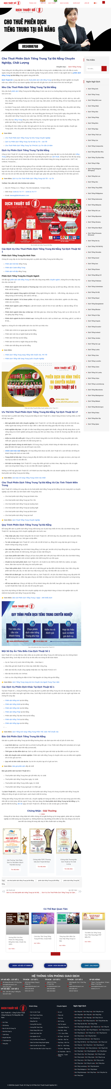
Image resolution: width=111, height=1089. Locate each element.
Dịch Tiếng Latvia (93, 349)
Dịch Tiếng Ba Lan (94, 176)
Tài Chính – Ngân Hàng (64, 1048)
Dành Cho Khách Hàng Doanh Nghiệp (39, 1042)
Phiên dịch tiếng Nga (12, 723)
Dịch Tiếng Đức (93, 123)
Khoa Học (60, 1018)
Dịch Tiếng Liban (93, 367)
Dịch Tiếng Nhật (93, 106)
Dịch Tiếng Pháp (93, 117)
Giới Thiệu (5, 1022)
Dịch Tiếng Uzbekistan (95, 286)
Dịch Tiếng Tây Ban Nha (96, 157)
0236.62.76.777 (18, 192)
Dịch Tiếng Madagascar (96, 395)
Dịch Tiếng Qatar (93, 424)
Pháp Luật (60, 1015)
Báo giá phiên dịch (18, 766)
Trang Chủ (32, 3)
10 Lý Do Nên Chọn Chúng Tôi (38, 1039)
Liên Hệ (86, 3)
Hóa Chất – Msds (62, 1030)
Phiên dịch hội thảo (11, 264)
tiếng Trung (18, 120)
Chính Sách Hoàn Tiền (36, 1033)
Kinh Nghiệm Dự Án (35, 1036)
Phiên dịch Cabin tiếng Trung (15, 267)
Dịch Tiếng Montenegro (95, 407)
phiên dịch (15, 91)
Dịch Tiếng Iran (93, 263)
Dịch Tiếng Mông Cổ (94, 275)
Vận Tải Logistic (62, 1024)
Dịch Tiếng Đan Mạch (95, 228)
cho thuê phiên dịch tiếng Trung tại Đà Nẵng (20, 880)
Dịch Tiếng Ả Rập (94, 163)
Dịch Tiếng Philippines (95, 193)
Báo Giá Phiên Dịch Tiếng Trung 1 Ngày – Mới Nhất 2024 (32, 598)
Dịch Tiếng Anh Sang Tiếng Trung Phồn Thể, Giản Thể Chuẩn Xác (35, 732)
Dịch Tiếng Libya (93, 378)
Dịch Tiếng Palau (93, 412)
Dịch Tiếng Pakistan (94, 281)
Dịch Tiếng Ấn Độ (94, 292)
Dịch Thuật (52, 2)
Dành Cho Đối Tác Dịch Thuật (37, 1045)
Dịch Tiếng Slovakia (94, 252)
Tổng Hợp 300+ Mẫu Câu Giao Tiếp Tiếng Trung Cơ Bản (67, 939)
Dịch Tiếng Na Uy (93, 240)
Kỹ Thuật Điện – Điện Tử (64, 1051)
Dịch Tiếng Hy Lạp (94, 344)
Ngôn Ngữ (76, 3)
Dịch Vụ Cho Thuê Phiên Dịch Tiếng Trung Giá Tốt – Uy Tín (33, 178)
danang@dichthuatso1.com (19, 195)
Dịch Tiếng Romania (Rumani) (94, 234)
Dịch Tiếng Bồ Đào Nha (95, 152)
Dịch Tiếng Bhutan (94, 309)
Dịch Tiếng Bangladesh (95, 304)
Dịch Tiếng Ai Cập (94, 315)
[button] (55, 954)
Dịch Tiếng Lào (93, 140)
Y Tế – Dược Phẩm (63, 1033)
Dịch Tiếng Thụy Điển (95, 187)
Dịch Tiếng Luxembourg (96, 384)
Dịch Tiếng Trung (74, 67)
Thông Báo (5, 1043)
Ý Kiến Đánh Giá (7, 1040)
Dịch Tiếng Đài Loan (94, 100)
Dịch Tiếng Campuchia (95, 146)
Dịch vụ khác (64, 3)
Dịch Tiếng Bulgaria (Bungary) (94, 169)
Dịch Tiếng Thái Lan (94, 134)
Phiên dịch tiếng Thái (12, 719)
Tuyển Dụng (6, 1034)
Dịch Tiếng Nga (93, 129)
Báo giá (43, 2)
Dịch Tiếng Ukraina (94, 222)
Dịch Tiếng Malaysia (94, 205)
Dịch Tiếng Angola (94, 321)
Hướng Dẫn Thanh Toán (36, 1027)
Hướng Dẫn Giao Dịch (35, 1024)
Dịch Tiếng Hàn (93, 111)
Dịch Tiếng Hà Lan (94, 210)
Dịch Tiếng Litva (93, 355)
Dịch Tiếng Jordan (94, 338)
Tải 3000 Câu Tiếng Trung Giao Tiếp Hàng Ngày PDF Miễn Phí (93, 935)
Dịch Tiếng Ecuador (94, 326)
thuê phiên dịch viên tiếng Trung (40, 80)
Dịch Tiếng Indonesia (95, 199)
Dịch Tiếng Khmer (94, 269)
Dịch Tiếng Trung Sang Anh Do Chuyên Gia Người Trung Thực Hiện (35, 682)
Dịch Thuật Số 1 (8, 80)
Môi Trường (61, 1021)
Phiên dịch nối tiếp (11, 271)
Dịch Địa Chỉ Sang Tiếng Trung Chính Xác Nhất (28, 478)
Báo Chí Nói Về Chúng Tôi (9, 1028)
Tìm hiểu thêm (15, 869)
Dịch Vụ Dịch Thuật (35, 1012)
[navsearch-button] (103, 2)
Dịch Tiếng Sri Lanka (95, 372)
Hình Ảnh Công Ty (7, 1031)
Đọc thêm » (12, 948)
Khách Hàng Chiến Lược (36, 1030)
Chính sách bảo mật (12, 451)
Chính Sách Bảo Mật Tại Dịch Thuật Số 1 (40, 1048)
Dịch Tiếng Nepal (93, 298)
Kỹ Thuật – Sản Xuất (63, 1036)
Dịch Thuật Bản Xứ (35, 1018)
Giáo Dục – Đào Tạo (63, 1039)
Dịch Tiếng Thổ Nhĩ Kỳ (95, 246)
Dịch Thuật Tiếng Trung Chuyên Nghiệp (26, 520)
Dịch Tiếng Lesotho (94, 361)
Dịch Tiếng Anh (93, 89)
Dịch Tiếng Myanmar (95, 216)
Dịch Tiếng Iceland (94, 332)
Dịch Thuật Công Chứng (36, 1015)
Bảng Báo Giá (33, 1021)
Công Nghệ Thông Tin (63, 1027)
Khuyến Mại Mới (7, 1037)
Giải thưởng (6, 1025)
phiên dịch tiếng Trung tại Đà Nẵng (48, 880)
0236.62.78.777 (31, 192)
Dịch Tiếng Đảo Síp (94, 418)
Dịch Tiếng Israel (93, 258)
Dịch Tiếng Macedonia (95, 389)
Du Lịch (60, 1012)
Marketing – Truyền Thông (63, 1055)
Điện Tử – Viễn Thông (63, 1045)
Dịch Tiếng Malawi (94, 401)
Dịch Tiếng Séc (93, 182)
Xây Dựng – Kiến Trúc (63, 1042)
